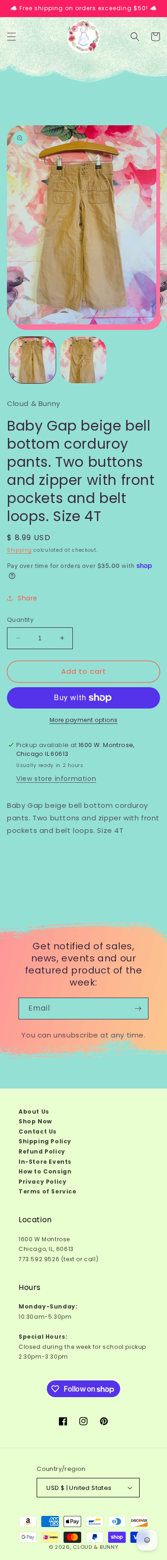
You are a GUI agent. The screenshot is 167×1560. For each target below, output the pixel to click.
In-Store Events (45, 1162)
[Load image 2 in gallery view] (83, 360)
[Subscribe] (138, 1008)
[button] (11, 36)
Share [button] (28, 598)
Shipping (19, 550)
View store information (56, 778)
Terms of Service (48, 1191)
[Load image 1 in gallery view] (32, 360)
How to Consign (45, 1171)
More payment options (84, 720)
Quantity (20, 619)
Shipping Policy (45, 1141)
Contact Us (38, 1131)
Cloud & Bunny (95, 1547)
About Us (34, 1111)
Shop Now (35, 1121)
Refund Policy (42, 1151)
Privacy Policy (42, 1182)
